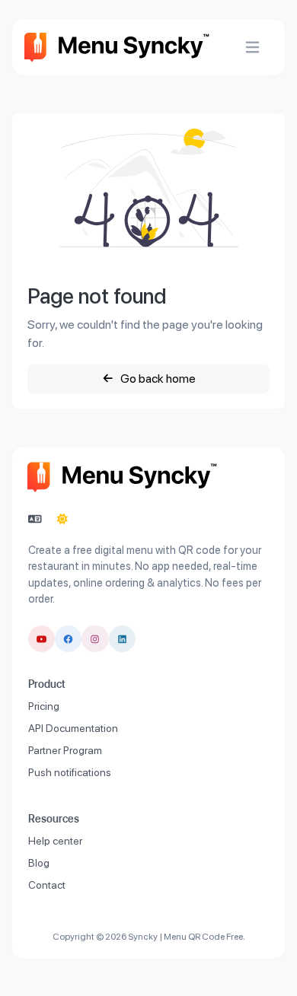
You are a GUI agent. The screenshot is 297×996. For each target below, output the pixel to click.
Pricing (43, 706)
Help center (55, 841)
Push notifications (69, 772)
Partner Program (65, 750)
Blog (39, 863)
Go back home (157, 378)
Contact (46, 885)
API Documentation (73, 728)
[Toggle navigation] (252, 47)
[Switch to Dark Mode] (62, 520)
